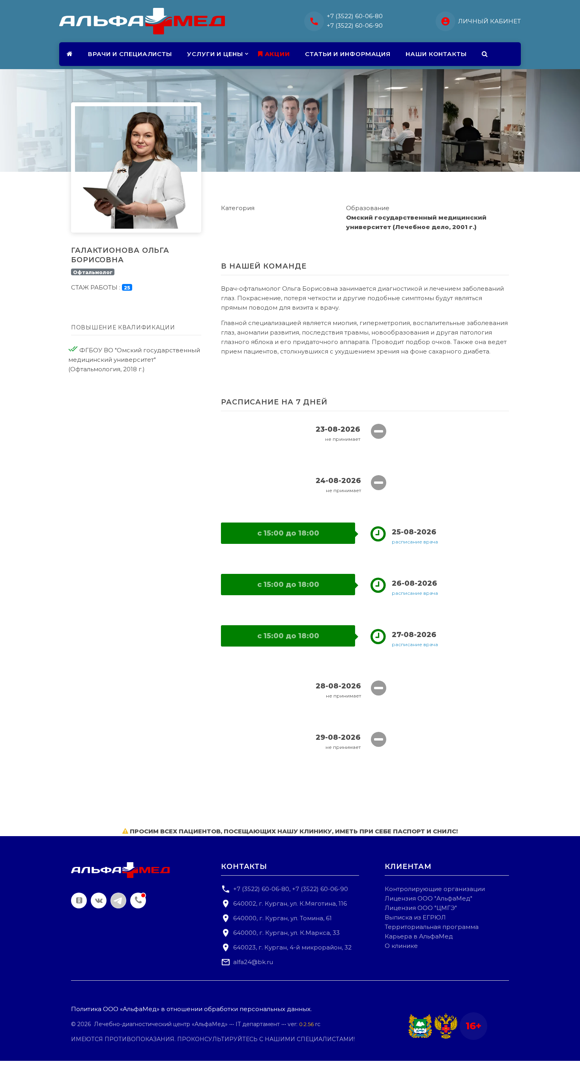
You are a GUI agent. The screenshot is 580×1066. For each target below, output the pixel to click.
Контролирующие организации (435, 889)
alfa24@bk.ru (253, 962)
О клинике (401, 945)
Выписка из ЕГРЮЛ (415, 917)
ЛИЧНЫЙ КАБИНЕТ (489, 21)
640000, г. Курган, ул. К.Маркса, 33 (286, 932)
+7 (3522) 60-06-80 (355, 16)
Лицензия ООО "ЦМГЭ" (421, 908)
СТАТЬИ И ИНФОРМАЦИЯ (348, 54)
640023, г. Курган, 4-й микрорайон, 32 (292, 947)
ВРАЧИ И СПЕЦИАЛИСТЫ (130, 54)
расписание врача (415, 542)
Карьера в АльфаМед (419, 936)
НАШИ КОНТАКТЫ (436, 54)
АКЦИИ (276, 54)
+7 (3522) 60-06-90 (355, 25)
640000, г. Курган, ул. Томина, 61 (282, 918)
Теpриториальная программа (432, 927)
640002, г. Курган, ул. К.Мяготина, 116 (290, 903)
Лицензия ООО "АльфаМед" (428, 898)
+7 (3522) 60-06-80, (261, 889)
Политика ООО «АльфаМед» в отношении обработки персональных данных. (191, 1009)
